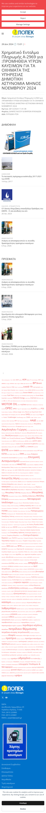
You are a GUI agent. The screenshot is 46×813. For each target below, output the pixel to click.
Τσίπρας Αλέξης (32, 541)
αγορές (23, 554)
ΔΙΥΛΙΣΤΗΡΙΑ (7, 443)
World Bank (12, 420)
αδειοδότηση (9, 557)
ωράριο (18, 675)
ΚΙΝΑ (14, 472)
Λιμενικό (33, 484)
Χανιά (15, 549)
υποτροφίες (22, 661)
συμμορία (15, 646)
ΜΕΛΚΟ (12, 487)
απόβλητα (11, 566)
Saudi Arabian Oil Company (9, 414)
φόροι (34, 670)
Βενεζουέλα (24, 433)
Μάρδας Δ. (39, 487)
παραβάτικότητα (36, 619)
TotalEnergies (12, 417)
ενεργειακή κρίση (20, 585)
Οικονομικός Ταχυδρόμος (7, 508)
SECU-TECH (18, 414)
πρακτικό (3, 638)
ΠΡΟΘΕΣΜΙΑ (15, 511)
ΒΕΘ (39, 430)
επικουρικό (39, 588)
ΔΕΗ (17, 441)
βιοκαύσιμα (25, 571)
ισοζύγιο (8, 596)
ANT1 (39, 380)
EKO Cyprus (4, 392)
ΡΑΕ (28, 524)
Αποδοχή (23, 803)
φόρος (37, 670)
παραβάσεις (30, 619)
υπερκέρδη (16, 661)
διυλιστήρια (15, 580)
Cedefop (4, 387)
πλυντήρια (26, 635)
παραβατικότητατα (17, 622)
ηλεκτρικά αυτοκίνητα (20, 591)
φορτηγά (34, 667)
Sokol (34, 414)
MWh (19, 404)
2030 (14, 380)
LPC (6, 400)
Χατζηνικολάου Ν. (38, 549)
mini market (23, 400)
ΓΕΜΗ (41, 435)
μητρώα (13, 614)
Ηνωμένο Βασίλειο (30, 464)
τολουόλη (33, 655)
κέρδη (35, 596)
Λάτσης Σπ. (20, 484)
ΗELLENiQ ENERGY (5, 464)
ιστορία (17, 596)
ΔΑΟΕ (14, 441)
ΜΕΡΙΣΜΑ (16, 487)
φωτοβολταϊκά (29, 670)
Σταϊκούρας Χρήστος (31, 532)
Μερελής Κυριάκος (23, 499)
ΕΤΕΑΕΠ (11, 454)
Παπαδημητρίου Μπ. (11, 513)
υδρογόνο (24, 658)
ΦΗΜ (12, 546)
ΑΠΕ (39, 420)
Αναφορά (19, 426)
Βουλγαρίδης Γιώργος (23, 435)
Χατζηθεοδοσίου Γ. (29, 549)
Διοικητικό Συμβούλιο (31, 444)
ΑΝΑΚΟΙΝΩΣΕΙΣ (7, 238)
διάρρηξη (23, 577)
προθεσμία (30, 641)
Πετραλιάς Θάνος (27, 519)
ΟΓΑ (35, 505)
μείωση (30, 611)
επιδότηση (24, 588)
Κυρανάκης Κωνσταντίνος (33, 481)
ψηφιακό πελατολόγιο (8, 675)
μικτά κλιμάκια (25, 614)
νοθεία (11, 616)
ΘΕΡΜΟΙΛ (41, 464)
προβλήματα (4, 641)
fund (21, 395)
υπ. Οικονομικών (9, 661)
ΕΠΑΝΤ (20, 450)
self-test (23, 414)
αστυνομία (12, 569)
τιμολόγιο (25, 655)
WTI (16, 421)
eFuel (41, 390)
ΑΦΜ (42, 421)
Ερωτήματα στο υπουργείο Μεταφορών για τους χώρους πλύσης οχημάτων (22, 315)
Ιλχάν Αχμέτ (10, 470)
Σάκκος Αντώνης (40, 527)
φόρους (8, 672)
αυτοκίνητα (31, 569)
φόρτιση (12, 672)
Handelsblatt (9, 398)
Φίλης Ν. (23, 546)
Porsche (38, 408)
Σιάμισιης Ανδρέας (25, 530)
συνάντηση (20, 647)
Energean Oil (9, 392)
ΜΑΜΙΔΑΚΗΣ (6, 487)
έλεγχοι (7, 554)
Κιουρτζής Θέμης (11, 478)
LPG (9, 401)
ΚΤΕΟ (16, 472)
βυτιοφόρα (40, 571)
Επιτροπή (26, 457)
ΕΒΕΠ (15, 446)
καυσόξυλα (36, 599)
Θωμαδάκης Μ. (35, 467)
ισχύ (21, 596)
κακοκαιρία (4, 599)
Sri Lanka (37, 414)
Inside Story (27, 398)
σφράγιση (28, 649)
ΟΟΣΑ (37, 505)
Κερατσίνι (32, 475)
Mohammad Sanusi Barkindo (31, 400)
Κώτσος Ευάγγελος (8, 484)
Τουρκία (25, 541)
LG (2, 400)
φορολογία (15, 667)
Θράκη (30, 467)
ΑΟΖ (37, 420)
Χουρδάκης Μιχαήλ (6, 552)
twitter (24, 417)
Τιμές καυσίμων (8, 783)
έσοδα (14, 554)
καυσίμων (31, 599)
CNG (12, 387)
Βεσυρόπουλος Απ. (32, 433)
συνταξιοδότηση (21, 649)
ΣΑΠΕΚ (3, 527)
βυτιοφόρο (5, 574)
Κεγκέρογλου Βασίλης (24, 475)
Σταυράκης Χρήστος (17, 532)
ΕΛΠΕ (5, 450)
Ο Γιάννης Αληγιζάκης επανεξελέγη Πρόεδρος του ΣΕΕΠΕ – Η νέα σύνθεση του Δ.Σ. (22, 209)
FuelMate (5, 395)
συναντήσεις (39, 647)
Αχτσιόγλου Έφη (34, 430)
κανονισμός (9, 599)
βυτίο (33, 571)
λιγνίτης (26, 608)
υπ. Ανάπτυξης (35, 658)
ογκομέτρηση (6, 620)
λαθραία (31, 605)
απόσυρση (21, 566)
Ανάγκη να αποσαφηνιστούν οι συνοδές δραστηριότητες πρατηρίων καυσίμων (18, 241)
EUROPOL (17, 392)
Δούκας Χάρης (41, 443)
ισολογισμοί (12, 596)
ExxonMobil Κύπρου (37, 392)
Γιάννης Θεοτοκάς (5, 441)
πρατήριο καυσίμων (33, 638)
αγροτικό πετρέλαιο (31, 554)
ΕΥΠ (18, 454)
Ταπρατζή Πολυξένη (29, 538)
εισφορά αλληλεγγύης (33, 582)
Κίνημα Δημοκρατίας (24, 472)
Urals (28, 417)
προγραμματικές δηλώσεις (12, 641)
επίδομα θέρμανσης (35, 585)
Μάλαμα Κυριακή (31, 487)
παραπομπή (32, 622)
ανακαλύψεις (9, 559)
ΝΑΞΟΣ (12, 505)
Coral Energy (20, 387)
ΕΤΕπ (16, 454)
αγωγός (3, 557)
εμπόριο (14, 585)
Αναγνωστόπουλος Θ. (11, 426)
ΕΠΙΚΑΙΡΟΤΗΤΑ (14, 206)
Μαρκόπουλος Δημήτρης (32, 489)
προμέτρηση (36, 641)
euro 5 (13, 392)
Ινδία (14, 470)
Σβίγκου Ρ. (17, 530)
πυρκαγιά (24, 644)
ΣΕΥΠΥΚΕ (19, 527)
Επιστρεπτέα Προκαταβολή (9, 457)
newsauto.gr (40, 404)
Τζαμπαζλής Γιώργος (8, 541)
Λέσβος (25, 484)
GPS (34, 395)
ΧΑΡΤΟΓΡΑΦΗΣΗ (39, 546)
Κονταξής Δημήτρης (6, 481)
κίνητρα (40, 596)
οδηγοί (12, 620)
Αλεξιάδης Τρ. (30, 423)
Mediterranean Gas (17, 400)
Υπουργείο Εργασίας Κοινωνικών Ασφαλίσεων (29, 543)
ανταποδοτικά (5, 563)
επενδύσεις (5, 588)
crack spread (36, 387)
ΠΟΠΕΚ (5, 511)
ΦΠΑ (20, 546)
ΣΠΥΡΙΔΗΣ (29, 527)
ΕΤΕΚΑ (14, 454)
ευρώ (12, 591)
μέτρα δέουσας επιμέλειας (9, 611)
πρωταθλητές (41, 641)
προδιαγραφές (22, 641)
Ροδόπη (31, 524)
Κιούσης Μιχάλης (24, 478)
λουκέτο (42, 608)
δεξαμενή (11, 577)
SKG (32, 414)
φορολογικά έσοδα (22, 667)
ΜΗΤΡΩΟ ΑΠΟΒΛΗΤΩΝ (23, 487)
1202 (11, 380)
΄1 (29, 420)
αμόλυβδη (29, 557)
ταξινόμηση (19, 652)
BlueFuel (27, 383)
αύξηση (3, 571)
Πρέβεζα (41, 521)
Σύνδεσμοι (6, 768)
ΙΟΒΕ (3, 470)
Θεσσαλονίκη (24, 467)
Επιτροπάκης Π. (20, 457)
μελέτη (3, 614)
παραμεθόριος (25, 622)
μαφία (27, 611)
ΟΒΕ (32, 505)
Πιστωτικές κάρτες (5, 521)
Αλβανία (17, 424)
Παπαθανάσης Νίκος (19, 516)
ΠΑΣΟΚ (29, 508)
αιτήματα (25, 557)
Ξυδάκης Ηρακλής (25, 505)
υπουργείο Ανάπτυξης (30, 661)
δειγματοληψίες (28, 574)
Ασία (32, 426)
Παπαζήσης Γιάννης (8, 516)
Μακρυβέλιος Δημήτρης (9, 489)
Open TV (19, 408)
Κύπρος (42, 481)
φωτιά (23, 670)
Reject (23, 18)
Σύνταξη (21, 535)
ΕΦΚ (22, 453)
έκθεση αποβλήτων (34, 551)
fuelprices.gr (16, 395)
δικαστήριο (9, 579)
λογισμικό (37, 608)
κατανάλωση (26, 599)
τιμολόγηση (19, 655)
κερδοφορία (23, 602)
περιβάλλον (19, 625)
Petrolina (29, 408)
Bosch (31, 383)
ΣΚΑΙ (23, 527)
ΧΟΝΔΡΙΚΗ (4, 549)
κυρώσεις (23, 605)
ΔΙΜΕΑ (39, 441)
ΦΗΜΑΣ (15, 546)
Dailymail (5, 390)
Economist (38, 390)
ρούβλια (31, 644)
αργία (29, 566)
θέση (27, 593)
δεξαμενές (5, 577)
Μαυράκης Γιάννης (13, 492)
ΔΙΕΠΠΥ (34, 441)
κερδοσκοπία (18, 602)
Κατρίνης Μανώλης (15, 475)
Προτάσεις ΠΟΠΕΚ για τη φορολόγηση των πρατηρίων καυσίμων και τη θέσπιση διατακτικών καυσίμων (22, 349)
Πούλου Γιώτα (35, 522)
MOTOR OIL (9, 404)
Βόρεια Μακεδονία (36, 435)
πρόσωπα (13, 644)
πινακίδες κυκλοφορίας (34, 632)
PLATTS (34, 409)
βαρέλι (6, 571)
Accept (23, 12)
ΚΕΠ (6, 472)
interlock (33, 398)
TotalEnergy (20, 417)
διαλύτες (34, 577)
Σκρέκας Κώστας (35, 530)
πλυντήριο (32, 635)
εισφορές (40, 582)
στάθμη (6, 646)
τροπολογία (4, 658)
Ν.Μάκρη (9, 505)
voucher (39, 417)
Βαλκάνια (3, 433)
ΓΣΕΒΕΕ (4, 438)
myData (23, 404)
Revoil (27, 412)
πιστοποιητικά (5, 635)
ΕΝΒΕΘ (16, 450)
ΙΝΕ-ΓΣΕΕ (40, 467)
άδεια (29, 551)
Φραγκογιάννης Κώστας (30, 546)
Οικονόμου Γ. (15, 508)
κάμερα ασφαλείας (30, 596)
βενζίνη (15, 571)
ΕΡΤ (38, 450)
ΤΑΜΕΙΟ (9, 538)
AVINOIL (12, 383)
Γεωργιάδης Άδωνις (34, 438)
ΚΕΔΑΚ (3, 473)
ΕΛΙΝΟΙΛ (30, 447)
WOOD (8, 420)
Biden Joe (23, 383)
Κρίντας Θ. (24, 481)
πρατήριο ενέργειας (20, 638)
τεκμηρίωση (24, 652)
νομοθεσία (24, 617)
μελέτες (39, 611)
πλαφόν (11, 635)
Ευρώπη (41, 461)
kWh (40, 398)
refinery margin (17, 412)
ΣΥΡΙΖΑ (34, 527)
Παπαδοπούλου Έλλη (21, 514)
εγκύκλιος (28, 580)
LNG (4, 401)
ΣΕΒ (6, 527)
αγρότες (39, 554)
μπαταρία (30, 614)
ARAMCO (4, 383)
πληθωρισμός (19, 635)
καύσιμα (6, 602)
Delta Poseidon (11, 390)
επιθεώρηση (30, 588)
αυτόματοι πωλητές (39, 569)
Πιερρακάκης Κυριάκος (37, 519)
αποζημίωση (40, 563)
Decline (23, 809)
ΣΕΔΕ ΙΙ (11, 527)
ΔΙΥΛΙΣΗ (3, 443)
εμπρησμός (10, 585)
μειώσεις (34, 611)
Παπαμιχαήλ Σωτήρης (28, 516)
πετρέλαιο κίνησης (9, 632)
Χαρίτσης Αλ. (20, 549)
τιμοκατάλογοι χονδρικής (9, 655)
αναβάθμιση (4, 559)
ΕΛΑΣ (26, 446)
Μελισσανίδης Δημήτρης (14, 499)
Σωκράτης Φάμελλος (13, 535)
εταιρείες (9, 591)
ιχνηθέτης (24, 596)
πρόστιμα (6, 644)
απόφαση (26, 566)
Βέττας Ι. (42, 430)
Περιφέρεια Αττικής (12, 519)
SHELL (28, 414)
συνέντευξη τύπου (32, 646)
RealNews (10, 412)
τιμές (40, 652)
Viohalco (35, 417)
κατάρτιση (14, 599)
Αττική (28, 430)
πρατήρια (11, 638)
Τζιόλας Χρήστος (18, 540)
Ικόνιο (6, 470)
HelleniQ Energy (19, 398)
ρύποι (39, 644)
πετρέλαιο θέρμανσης (23, 629)
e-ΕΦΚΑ (29, 390)
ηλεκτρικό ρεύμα (9, 593)
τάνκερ (33, 649)
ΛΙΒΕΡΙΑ (15, 484)
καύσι (40, 599)
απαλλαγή (26, 563)
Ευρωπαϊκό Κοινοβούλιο (34, 461)
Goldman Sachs (26, 395)
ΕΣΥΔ (8, 454)
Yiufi (18, 421)
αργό (32, 566)
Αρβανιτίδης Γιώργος (26, 426)
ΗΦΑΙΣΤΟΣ (21, 464)
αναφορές (22, 559)
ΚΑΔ (23, 470)
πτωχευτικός (18, 644)
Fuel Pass (10, 395)
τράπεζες (38, 655)
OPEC (8, 408)
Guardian (4, 398)
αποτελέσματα (4, 566)
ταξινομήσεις (13, 652)
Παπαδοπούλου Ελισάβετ (32, 513)
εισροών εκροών (21, 582)
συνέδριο (26, 646)
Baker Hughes (17, 383)
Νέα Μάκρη (16, 505)
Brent (39, 383)
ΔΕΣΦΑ (26, 441)
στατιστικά (10, 646)
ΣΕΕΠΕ (15, 527)
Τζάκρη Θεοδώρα (38, 538)
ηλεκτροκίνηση (19, 593)
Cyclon (41, 387)
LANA (42, 398)
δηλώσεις (18, 577)
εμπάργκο (4, 585)
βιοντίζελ (30, 571)
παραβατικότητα (7, 622)
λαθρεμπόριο (9, 608)
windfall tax (4, 420)
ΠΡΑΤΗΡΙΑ (10, 511)
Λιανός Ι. (29, 484)
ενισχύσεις (26, 585)
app (42, 380)
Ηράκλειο (36, 464)
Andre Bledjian (35, 380)
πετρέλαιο (5, 629)
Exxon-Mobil (27, 392)
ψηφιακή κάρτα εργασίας (38, 672)
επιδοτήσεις (14, 587)
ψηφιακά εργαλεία (27, 672)
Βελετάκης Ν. (18, 433)
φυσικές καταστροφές (6, 670)
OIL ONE (3, 408)
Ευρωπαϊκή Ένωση (24, 461)
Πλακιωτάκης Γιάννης (23, 521)
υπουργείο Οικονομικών (12, 664)
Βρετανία (30, 435)
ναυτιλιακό (5, 617)
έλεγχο (3, 554)
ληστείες (22, 608)
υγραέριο (14, 658)
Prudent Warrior (5, 412)
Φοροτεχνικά (7, 787)
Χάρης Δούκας (11, 549)
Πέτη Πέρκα (28, 511)
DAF (2, 390)
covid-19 (27, 386)
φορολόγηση (28, 667)
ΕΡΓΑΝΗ (35, 450)
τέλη (37, 649)
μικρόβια (19, 614)
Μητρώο (20, 502)
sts (2, 417)
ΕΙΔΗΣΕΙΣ (5, 206)
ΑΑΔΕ (33, 420)
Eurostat (21, 392)
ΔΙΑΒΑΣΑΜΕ (6, 174)
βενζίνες (10, 571)
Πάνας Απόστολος (21, 511)
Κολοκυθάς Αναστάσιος (36, 478)
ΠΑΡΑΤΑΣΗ (21, 508)
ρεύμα (28, 644)
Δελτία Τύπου (7, 776)
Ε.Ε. (13, 446)
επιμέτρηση (4, 591)
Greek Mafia (39, 395)
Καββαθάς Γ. (31, 472)
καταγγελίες (19, 599)
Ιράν (16, 470)
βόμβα (10, 574)
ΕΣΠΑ (4, 453)
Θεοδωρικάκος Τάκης (8, 467)
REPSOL (23, 412)
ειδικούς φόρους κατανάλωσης (37, 579)
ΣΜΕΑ (25, 527)
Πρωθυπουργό (17, 524)
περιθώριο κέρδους (32, 625)
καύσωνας (13, 602)
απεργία (33, 562)
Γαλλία (8, 438)
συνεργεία (4, 649)
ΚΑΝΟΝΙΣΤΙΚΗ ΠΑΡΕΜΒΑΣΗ (35, 470)
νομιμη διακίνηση (18, 617)
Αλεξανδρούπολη (23, 423)
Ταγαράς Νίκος (20, 538)
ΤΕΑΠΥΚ (14, 538)
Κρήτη (20, 481)
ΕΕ (17, 446)
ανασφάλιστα (16, 560)
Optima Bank (24, 408)
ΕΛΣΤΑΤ (11, 450)
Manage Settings (23, 24)
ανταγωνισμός (33, 560)
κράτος (11, 605)
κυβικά (19, 605)
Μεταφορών (16, 502)
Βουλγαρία (14, 435)
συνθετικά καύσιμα (11, 649)
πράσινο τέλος (38, 635)
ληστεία (18, 608)
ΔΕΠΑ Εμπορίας (21, 441)
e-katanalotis (21, 390)
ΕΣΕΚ (41, 450)
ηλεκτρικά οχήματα (32, 591)
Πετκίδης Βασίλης (20, 519)
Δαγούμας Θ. (13, 443)
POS (42, 408)
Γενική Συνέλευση (15, 438)
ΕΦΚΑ (25, 454)
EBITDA (33, 390)
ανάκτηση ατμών (36, 557)
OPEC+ (15, 409)
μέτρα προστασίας (21, 611)
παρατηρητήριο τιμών (9, 625)
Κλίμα (30, 478)
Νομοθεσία (6, 779)
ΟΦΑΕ (40, 505)
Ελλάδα (29, 454)
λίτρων (27, 605)
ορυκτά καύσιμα (18, 619)
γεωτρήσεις (22, 574)
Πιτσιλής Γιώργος (14, 522)
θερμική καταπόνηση (33, 593)
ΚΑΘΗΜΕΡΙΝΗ (27, 470)
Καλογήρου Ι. (37, 472)
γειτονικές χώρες (15, 574)
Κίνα (19, 472)
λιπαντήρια (31, 608)
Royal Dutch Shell (37, 412)
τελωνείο (29, 652)
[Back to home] (23, 33)
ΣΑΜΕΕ (41, 524)
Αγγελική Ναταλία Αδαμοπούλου (8, 423)
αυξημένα (25, 569)
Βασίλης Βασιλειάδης (10, 433)
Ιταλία (20, 470)
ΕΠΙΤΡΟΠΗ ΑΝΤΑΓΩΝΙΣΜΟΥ (28, 450)
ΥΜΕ (19, 543)
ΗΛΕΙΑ (10, 464)
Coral (16, 387)
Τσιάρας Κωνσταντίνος (13, 543)
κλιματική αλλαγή (32, 602)
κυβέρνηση (15, 605)
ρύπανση (35, 644)
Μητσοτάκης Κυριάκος (28, 503)
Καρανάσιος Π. (6, 475)
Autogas (8, 383)
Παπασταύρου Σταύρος (37, 516)
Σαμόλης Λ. (4, 530)
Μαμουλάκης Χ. (21, 489)
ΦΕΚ (8, 546)
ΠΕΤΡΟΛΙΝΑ (35, 508)
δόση (21, 579)
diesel (17, 390)
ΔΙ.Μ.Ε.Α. (30, 441)
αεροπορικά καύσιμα (18, 557)
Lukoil (11, 400)
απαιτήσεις (21, 563)
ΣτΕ (9, 532)
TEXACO (5, 417)
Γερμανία (23, 438)
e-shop (25, 390)
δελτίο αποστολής (35, 574)
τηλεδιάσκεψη (36, 652)
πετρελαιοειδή (24, 632)
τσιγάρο (8, 658)
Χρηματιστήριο (15, 551)
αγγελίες (18, 554)
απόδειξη (16, 566)
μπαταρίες (35, 614)
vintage (31, 417)
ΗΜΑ (13, 464)
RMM (30, 412)
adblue (20, 380)
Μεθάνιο (20, 496)
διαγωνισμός (28, 577)
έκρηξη (41, 552)
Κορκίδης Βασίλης (14, 481)
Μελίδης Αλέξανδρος (29, 496)
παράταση (25, 620)
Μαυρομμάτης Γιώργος (13, 496)
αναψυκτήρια (27, 559)
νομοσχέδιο (30, 617)
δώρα (23, 579)
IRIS (38, 398)
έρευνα (10, 554)
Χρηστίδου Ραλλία (22, 552)
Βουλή (8, 435)
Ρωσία (36, 524)
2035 (17, 380)
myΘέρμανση (35, 404)
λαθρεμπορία (35, 605)
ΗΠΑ (15, 464)
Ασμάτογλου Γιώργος (14, 429)
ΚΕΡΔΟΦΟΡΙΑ (10, 472)
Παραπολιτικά (4, 519)
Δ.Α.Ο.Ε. (10, 441)
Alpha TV (29, 380)
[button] (3, 33)
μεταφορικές (7, 614)
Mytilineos (29, 404)
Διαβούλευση (19, 444)
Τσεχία (6, 543)
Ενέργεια (34, 454)
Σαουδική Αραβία (11, 530)
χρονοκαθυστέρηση (19, 672)
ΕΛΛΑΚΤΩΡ (36, 446)
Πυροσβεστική (23, 524)
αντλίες (12, 563)
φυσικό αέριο (16, 670)
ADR (24, 379)
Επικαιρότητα (7, 772)
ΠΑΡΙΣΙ (25, 508)
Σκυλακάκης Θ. (4, 532)
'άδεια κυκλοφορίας (6, 380)
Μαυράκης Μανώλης (26, 492)
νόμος (34, 617)
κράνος (8, 605)
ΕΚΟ (23, 446)
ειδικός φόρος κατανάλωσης (7, 582)
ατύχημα (17, 569)
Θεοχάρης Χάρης (17, 467)
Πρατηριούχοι (4, 524)
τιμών (29, 655)
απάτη (16, 563)
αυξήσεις (21, 569)
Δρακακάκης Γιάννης (7, 446)
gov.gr (31, 395)
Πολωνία (29, 521)
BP (34, 383)
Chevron (8, 387)
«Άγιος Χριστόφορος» (24, 420)
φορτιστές (40, 667)
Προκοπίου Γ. (10, 524)
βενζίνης (20, 571)
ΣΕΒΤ (9, 527)
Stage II (41, 414)
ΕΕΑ (19, 446)
